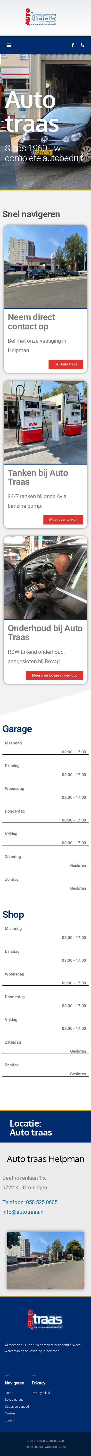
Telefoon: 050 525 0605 (30, 1202)
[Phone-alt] (82, 45)
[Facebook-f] (72, 45)
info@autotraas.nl (23, 1212)
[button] (9, 45)
